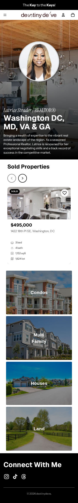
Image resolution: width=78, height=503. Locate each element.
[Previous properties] (11, 178)
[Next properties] (22, 178)
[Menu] (5, 15)
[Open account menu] (63, 15)
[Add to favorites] (64, 193)
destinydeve (43, 493)
